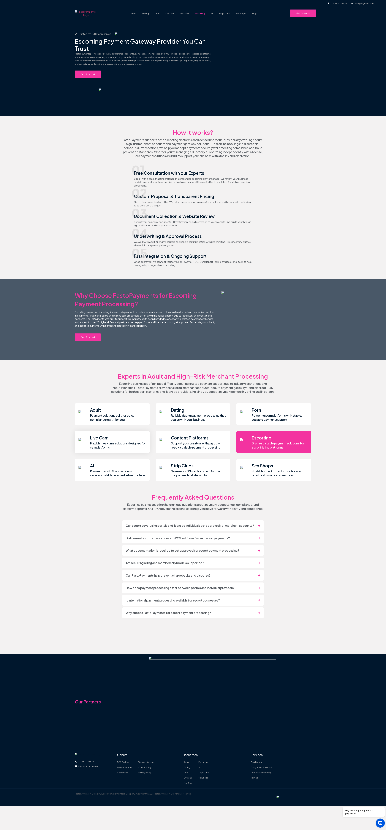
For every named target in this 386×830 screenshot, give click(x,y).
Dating (145, 13)
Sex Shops (241, 13)
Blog (254, 13)
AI (212, 13)
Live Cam (170, 13)
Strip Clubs (224, 13)
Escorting (200, 13)
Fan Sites (184, 13)
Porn (157, 13)
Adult (133, 13)
